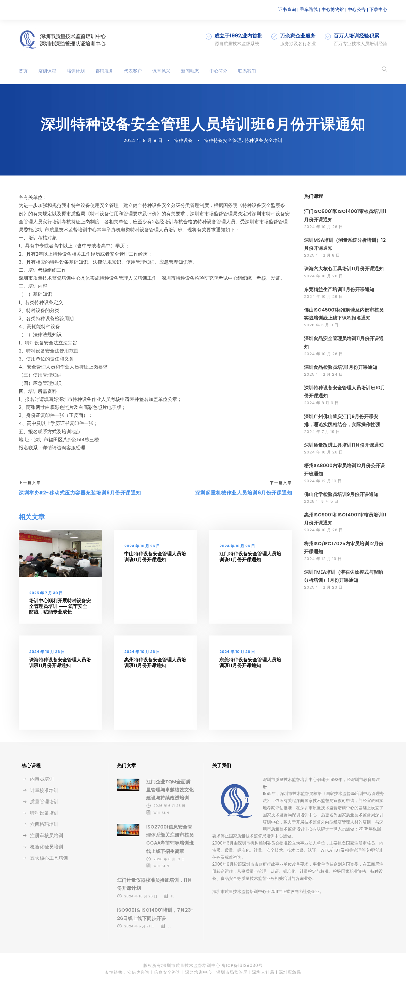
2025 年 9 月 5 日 (321, 501)
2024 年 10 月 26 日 (142, 546)
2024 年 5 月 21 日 (139, 926)
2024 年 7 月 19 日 (322, 431)
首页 (23, 71)
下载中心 (378, 9)
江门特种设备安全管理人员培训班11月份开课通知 (250, 556)
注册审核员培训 (46, 835)
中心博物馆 (333, 9)
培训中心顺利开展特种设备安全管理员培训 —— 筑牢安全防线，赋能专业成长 (60, 606)
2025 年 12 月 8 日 (322, 255)
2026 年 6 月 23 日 (169, 805)
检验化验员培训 (46, 846)
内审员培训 (42, 779)
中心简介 (218, 71)
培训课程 (47, 71)
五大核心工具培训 (49, 858)
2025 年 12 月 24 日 (323, 374)
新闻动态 (190, 71)
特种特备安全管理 (223, 140)
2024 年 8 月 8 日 (143, 140)
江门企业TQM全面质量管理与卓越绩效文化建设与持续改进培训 (170, 789)
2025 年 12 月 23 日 (323, 587)
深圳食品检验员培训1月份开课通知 (340, 367)
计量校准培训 (44, 790)
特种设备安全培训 (264, 140)
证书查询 (287, 9)
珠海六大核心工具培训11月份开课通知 (344, 268)
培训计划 (76, 71)
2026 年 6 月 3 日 (321, 325)
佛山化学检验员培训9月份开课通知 (341, 494)
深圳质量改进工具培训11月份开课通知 (344, 445)
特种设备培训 (44, 812)
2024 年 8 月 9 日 (321, 403)
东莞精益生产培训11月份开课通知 (339, 289)
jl (172, 896)
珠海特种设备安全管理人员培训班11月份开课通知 (60, 662)
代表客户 (133, 71)
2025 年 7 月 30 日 (46, 593)
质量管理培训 (44, 801)
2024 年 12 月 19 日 (323, 481)
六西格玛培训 (44, 824)
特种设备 (183, 140)
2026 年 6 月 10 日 (169, 859)
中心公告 (357, 9)
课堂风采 (161, 71)
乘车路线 (309, 9)
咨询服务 (104, 71)
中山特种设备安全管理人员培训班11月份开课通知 (155, 556)
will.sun (161, 812)
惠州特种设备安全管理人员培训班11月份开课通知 (155, 662)
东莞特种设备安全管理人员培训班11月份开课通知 (250, 662)
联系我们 (247, 71)
